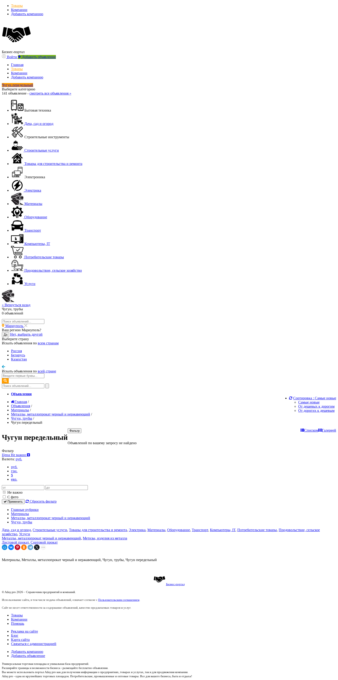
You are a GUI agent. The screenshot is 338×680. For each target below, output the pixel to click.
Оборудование (178, 530)
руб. (14, 467)
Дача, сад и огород (16, 530)
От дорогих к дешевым (316, 410)
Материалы (20, 514)
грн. (14, 471)
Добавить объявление (28, 656)
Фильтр (74, 430)
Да (5, 334)
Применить (15, 501)
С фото (12, 497)
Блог (14, 635)
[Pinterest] (17, 547)
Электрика (137, 530)
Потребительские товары (257, 530)
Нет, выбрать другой (26, 334)
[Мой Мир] (4, 547)
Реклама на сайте (24, 631)
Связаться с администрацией (33, 644)
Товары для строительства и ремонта (98, 530)
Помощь (17, 623)
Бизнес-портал (175, 584)
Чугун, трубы (21, 522)
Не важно (14, 492)
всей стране (47, 371)
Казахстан (19, 359)
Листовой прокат (15, 542)
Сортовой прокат (44, 542)
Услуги (24, 534)
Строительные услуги (50, 530)
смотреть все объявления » (50, 93)
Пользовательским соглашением (118, 600)
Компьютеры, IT (222, 530)
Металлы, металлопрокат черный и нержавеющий (50, 518)
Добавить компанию (27, 14)
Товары (17, 6)
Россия (16, 351)
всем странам (48, 343)
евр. (14, 479)
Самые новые (309, 402)
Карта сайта (20, 640)
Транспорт (200, 530)
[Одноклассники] (24, 547)
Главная (17, 65)
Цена (14, 455)
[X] (37, 547)
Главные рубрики (25, 510)
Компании (19, 10)
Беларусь (18, 355)
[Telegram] (30, 547)
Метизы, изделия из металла (105, 538)
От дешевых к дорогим (316, 406)
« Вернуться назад (16, 305)
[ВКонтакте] (11, 547)
